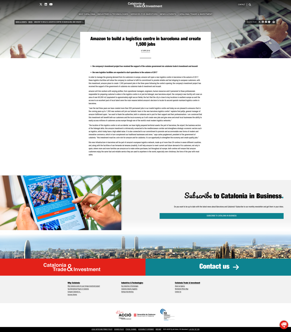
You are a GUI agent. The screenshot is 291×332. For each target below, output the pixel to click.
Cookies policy (119, 329)
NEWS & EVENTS (21, 22)
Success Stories (72, 295)
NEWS (30, 22)
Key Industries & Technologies (129, 286)
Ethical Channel (131, 329)
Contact (241, 5)
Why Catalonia (87, 14)
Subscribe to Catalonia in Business (222, 216)
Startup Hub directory (127, 292)
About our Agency (180, 286)
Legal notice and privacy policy (102, 329)
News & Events (168, 14)
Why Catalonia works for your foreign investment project (84, 286)
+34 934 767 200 (194, 329)
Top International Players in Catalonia (78, 289)
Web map (158, 329)
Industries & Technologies (112, 14)
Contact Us (178, 292)
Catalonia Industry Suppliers (129, 289)
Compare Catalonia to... (74, 292)
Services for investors (144, 14)
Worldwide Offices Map (181, 289)
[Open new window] (284, 325)
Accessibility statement (146, 329)
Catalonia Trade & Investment (195, 14)
